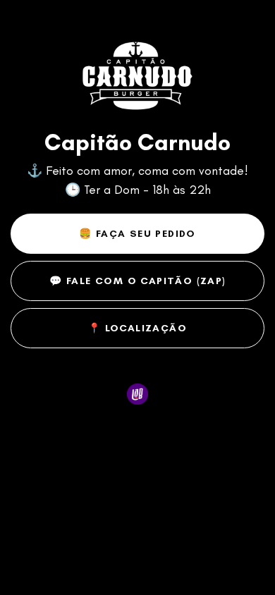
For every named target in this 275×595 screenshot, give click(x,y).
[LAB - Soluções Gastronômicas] (138, 394)
